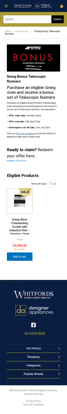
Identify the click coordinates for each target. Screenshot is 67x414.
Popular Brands (33, 374)
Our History (33, 348)
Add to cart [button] (19, 256)
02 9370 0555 (35, 334)
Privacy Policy (33, 401)
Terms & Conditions (25, 133)
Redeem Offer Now (16, 160)
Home (8, 31)
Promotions (22, 31)
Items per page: (39, 183)
